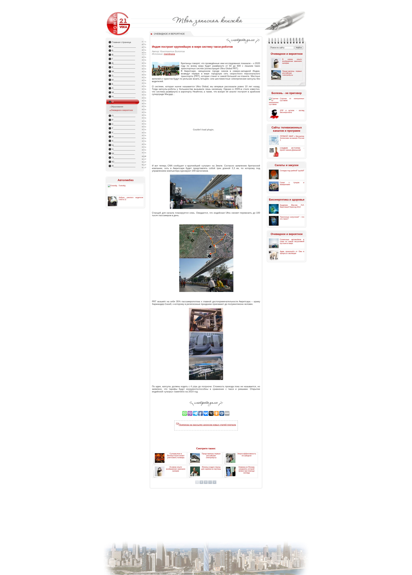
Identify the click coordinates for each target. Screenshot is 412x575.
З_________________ (121, 75)
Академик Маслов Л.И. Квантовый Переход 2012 (292, 206)
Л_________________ (121, 88)
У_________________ (121, 132)
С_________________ (121, 124)
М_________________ (122, 92)
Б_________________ (121, 50)
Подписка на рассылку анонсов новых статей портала (207, 424)
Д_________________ (121, 63)
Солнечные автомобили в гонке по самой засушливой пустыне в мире (292, 241)
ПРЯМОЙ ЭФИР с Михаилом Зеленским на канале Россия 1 (292, 138)
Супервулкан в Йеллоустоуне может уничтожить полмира (175, 455)
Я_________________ (121, 166)
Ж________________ (121, 71)
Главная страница (119, 42)
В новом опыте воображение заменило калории (175, 469)
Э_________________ (121, 157)
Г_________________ (121, 59)
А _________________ (122, 46)
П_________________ (121, 115)
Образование (117, 107)
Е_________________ (121, 67)
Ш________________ (121, 153)
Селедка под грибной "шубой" (292, 171)
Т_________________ (121, 128)
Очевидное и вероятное (122, 110)
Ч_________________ (121, 149)
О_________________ (122, 102)
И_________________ (121, 80)
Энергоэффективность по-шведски (246, 455)
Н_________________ (121, 96)
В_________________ (121, 54)
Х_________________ (121, 141)
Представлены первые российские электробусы (211, 455)
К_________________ (121, 84)
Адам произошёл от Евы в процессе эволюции (292, 252)
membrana (169, 54)
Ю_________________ (122, 161)
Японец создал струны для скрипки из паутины (211, 468)
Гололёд (122, 186)
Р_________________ (121, 120)
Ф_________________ (122, 136)
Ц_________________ (121, 145)
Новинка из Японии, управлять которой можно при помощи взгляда (247, 470)
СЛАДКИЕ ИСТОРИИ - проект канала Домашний (292, 149)
